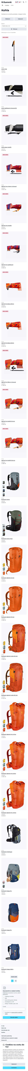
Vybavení (20, 19)
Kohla (2, 67)
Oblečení (7, 19)
